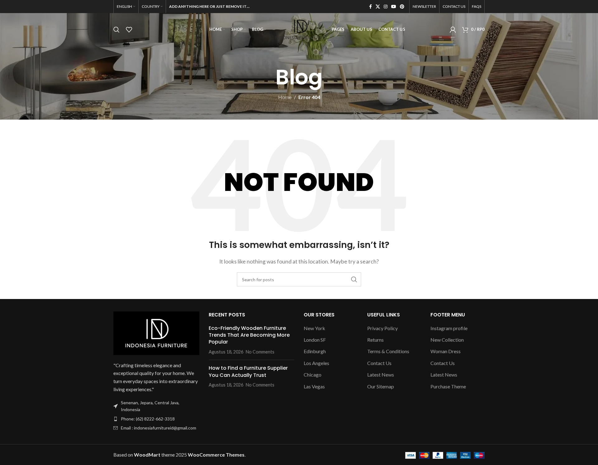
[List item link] (156, 418)
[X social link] (378, 6)
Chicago (312, 374)
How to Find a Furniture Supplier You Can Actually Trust (248, 371)
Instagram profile (448, 328)
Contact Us (379, 363)
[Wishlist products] (129, 29)
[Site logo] (299, 29)
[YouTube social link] (393, 6)
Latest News (380, 374)
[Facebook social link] (370, 6)
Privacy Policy (382, 328)
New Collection (447, 340)
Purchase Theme (448, 386)
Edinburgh (315, 351)
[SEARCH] (354, 279)
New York (314, 328)
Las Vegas (314, 386)
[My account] (453, 29)
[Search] (116, 29)
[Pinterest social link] (402, 6)
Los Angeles (316, 363)
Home (285, 97)
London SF (315, 340)
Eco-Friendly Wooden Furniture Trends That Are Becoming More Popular (249, 335)
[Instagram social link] (385, 6)
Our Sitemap (380, 386)
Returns (375, 340)
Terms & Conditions (388, 351)
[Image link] (156, 332)
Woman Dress (445, 351)
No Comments (260, 351)
